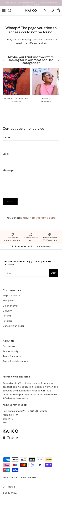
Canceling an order (13, 325)
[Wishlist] (52, 10)
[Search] (11, 10)
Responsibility (10, 351)
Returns (7, 315)
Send (10, 201)
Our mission (9, 346)
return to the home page (39, 218)
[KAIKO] (31, 10)
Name (6, 137)
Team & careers (12, 356)
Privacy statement (29, 477)
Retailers (7, 320)
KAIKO (13, 493)
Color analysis (11, 305)
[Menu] (4, 10)
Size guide (8, 300)
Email (6, 153)
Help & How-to (11, 295)
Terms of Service (10, 477)
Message (8, 170)
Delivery (7, 310)
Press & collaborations (15, 361)
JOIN (53, 273)
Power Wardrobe (15, 4)
